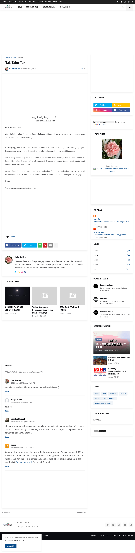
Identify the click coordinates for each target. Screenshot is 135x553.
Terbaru (6, 513)
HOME (4, 2)
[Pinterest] (45, 245)
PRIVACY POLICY (44, 2)
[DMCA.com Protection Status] (100, 432)
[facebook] (128, 2)
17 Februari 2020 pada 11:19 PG (22, 448)
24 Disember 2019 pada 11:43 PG (23, 383)
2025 (111, 255)
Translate (102, 125)
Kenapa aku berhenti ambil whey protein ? (110, 235)
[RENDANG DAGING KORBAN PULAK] (100, 360)
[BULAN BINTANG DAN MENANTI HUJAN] (17, 296)
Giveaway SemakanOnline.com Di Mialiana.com (117, 371)
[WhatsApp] (40, 245)
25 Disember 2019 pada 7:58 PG (22, 402)
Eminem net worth (23, 462)
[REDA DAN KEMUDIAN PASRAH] (72, 296)
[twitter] (118, 2)
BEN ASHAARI (99, 232)
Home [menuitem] (20, 7)
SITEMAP (32, 2)
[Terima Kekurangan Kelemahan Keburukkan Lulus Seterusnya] (44, 296)
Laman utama (10, 57)
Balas (7, 392)
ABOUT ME (13, 2)
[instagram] (125, 2)
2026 (111, 251)
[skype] (132, 2)
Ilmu (96, 394)
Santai (20, 57)
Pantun (123, 394)
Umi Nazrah (16, 380)
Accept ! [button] (10, 546)
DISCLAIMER (57, 2)
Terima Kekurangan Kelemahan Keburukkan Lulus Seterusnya (42, 310)
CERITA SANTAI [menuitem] (32, 7)
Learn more (19, 540)
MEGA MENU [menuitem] (65, 7)
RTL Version (128, 536)
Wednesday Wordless (103, 403)
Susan (13, 445)
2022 (111, 269)
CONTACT (23, 2)
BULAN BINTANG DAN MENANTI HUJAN (14, 308)
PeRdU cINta (20, 257)
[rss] (121, 2)
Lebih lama (81, 513)
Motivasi (113, 394)
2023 (111, 265)
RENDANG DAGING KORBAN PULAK (119, 358)
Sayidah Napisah (18, 419)
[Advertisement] (67, 32)
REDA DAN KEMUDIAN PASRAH (69, 308)
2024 (111, 260)
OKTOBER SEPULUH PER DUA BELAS (110, 345)
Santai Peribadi (109, 398)
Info (104, 394)
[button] (123, 7)
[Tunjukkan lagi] (56, 245)
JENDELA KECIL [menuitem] (49, 7)
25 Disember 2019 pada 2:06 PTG (23, 422)
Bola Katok (97, 219)
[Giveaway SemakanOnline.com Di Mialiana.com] (100, 372)
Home (93, 536)
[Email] (50, 245)
